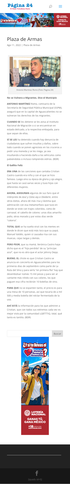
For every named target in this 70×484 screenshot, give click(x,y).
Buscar (57, 333)
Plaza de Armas (31, 45)
